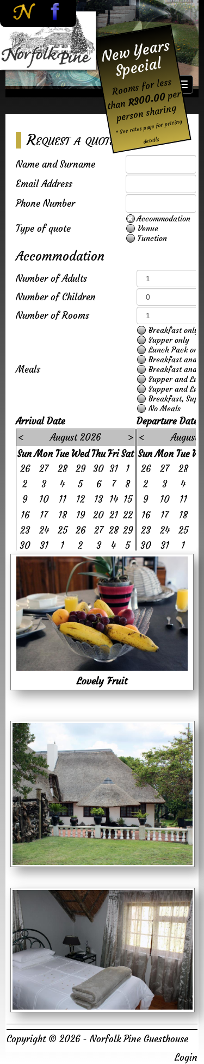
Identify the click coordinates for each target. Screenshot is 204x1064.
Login (186, 1057)
